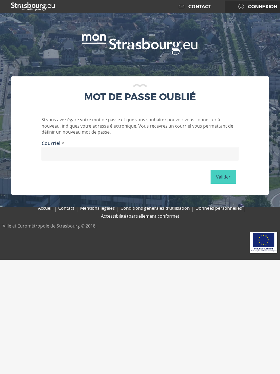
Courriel (51, 143)
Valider (223, 177)
